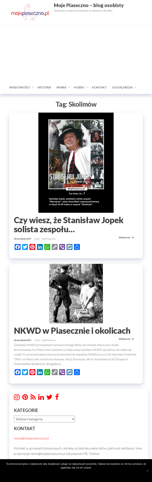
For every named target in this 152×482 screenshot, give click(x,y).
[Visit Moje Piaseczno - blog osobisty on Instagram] (17, 398)
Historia (44, 87)
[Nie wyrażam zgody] (147, 471)
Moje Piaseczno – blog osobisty (89, 5)
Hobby (79, 87)
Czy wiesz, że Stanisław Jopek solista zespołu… (68, 224)
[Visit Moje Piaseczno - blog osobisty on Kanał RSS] (33, 398)
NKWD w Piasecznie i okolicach (72, 331)
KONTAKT (99, 87)
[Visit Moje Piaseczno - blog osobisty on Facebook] (57, 398)
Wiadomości (19, 87)
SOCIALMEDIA (122, 87)
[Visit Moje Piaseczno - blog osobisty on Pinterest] (25, 398)
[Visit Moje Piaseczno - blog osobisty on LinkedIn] (41, 398)
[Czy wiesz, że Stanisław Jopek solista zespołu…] (76, 162)
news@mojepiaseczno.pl (31, 438)
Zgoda (76, 474)
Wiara (61, 87)
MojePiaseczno (48, 238)
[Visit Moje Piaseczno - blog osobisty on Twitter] (49, 398)
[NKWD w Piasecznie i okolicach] (76, 293)
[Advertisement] (76, 55)
